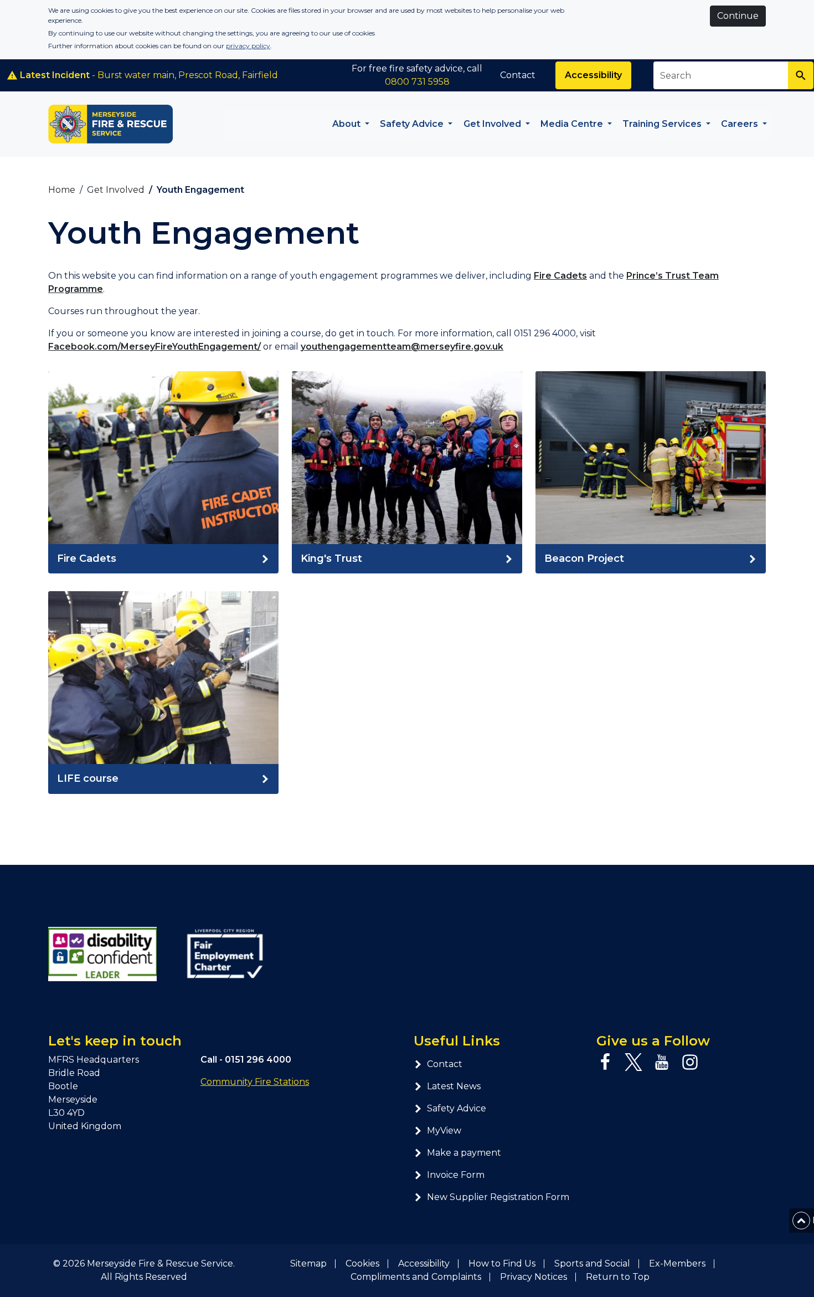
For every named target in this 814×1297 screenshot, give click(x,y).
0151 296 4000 (258, 1059)
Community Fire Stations (254, 1081)
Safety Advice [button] (413, 124)
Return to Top (618, 1277)
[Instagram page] (690, 1062)
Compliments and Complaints (416, 1277)
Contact (517, 75)
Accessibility (593, 75)
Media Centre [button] (572, 124)
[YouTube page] (662, 1062)
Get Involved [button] (493, 124)
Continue (738, 16)
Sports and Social (592, 1263)
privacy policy (248, 46)
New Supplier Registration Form (498, 1197)
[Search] (800, 75)
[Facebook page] (605, 1062)
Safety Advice (456, 1108)
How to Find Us (501, 1263)
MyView (444, 1130)
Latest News (454, 1086)
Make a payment (464, 1152)
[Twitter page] (633, 1062)
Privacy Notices (533, 1277)
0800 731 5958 (417, 81)
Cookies (362, 1263)
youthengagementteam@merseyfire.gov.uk (402, 346)
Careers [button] (740, 124)
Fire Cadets (560, 275)
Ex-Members (677, 1263)
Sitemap (308, 1263)
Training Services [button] (663, 124)
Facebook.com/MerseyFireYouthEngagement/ (154, 346)
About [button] (347, 124)
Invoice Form (456, 1175)
